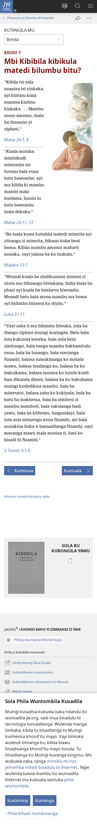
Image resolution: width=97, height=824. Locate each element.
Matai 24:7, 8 (16, 140)
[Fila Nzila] (78, 18)
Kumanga (44, 800)
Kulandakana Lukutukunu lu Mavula (36, 682)
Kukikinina (18, 800)
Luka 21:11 (14, 314)
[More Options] (89, 18)
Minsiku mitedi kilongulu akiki (27, 496)
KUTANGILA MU (19, 30)
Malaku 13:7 (16, 265)
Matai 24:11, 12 (18, 222)
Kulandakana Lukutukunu (28, 673)
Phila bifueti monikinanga (33, 813)
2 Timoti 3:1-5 (17, 450)
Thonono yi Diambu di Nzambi (30, 17)
